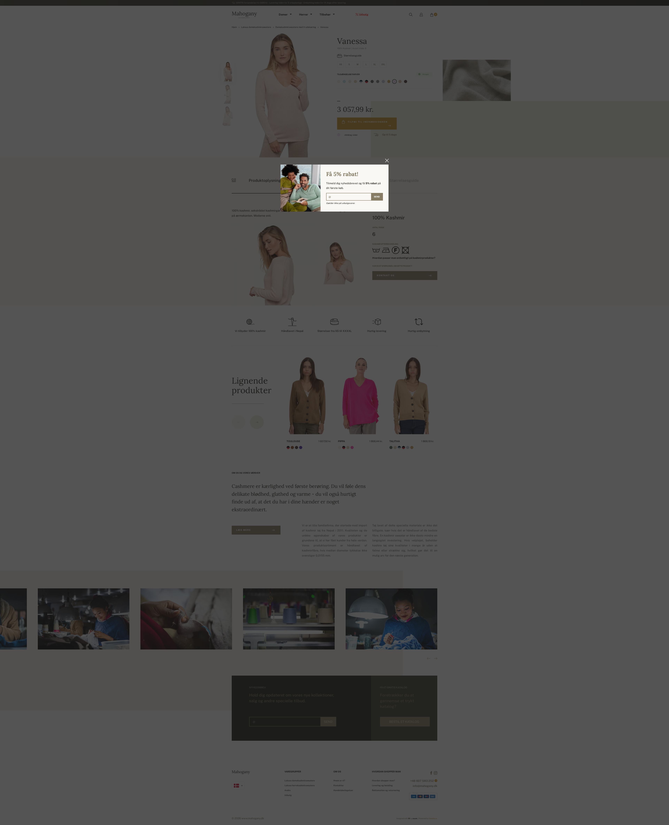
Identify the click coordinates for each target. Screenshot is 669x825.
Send (377, 197)
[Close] (386, 160)
